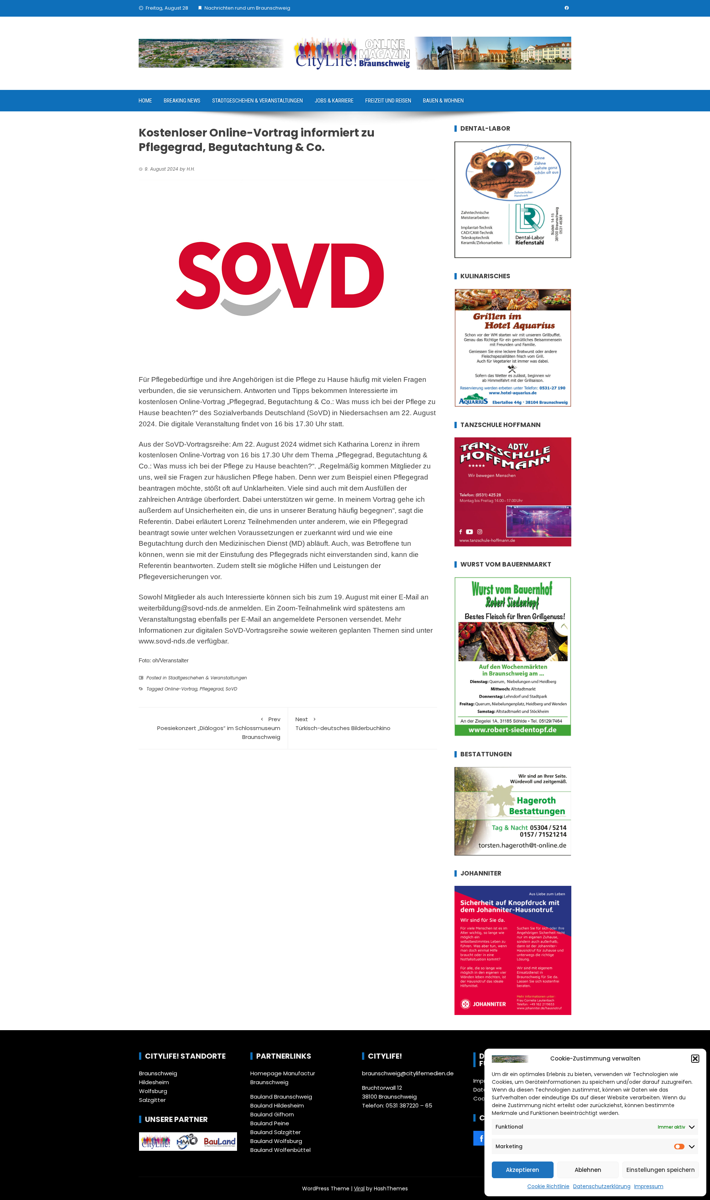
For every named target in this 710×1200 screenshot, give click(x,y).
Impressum (648, 1186)
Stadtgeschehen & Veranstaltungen (257, 100)
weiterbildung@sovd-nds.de (183, 608)
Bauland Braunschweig (281, 1096)
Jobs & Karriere (334, 100)
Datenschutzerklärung (601, 1186)
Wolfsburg (153, 1091)
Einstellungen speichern (660, 1170)
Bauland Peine (269, 1123)
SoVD (231, 689)
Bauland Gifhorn (272, 1114)
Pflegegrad (211, 689)
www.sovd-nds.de (167, 641)
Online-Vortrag (181, 689)
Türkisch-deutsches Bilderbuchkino (342, 723)
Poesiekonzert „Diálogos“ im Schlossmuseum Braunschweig (218, 728)
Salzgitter (152, 1100)
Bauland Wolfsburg (276, 1141)
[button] (695, 1058)
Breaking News (182, 100)
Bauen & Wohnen (443, 100)
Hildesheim (154, 1082)
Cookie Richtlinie (548, 1186)
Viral (359, 1188)
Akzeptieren (522, 1170)
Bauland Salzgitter (275, 1132)
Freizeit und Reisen (388, 100)
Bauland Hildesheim (277, 1105)
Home (145, 100)
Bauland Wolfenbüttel (280, 1150)
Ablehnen (588, 1170)
